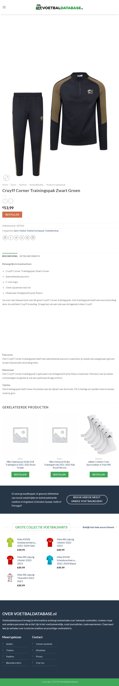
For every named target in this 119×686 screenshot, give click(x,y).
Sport (13, 184)
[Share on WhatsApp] (5, 237)
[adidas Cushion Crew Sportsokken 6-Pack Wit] (99, 434)
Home (5, 184)
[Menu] (4, 7)
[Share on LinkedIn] (33, 237)
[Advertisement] (59, 37)
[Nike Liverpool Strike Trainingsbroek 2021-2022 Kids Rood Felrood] (59, 434)
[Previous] (2, 449)
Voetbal (22, 184)
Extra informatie (30, 256)
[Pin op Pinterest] (27, 237)
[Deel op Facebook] (10, 237)
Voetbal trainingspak (55, 184)
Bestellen (12, 214)
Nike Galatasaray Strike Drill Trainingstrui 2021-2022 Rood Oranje (20, 464)
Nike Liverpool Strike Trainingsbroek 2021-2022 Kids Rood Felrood (59, 464)
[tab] (10, 256)
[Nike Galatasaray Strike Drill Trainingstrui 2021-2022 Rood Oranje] (20, 434)
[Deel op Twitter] (16, 237)
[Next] (116, 449)
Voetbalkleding (36, 184)
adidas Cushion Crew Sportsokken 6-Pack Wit (98, 463)
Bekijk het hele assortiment (98, 527)
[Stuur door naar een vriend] (21, 237)
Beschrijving (10, 256)
